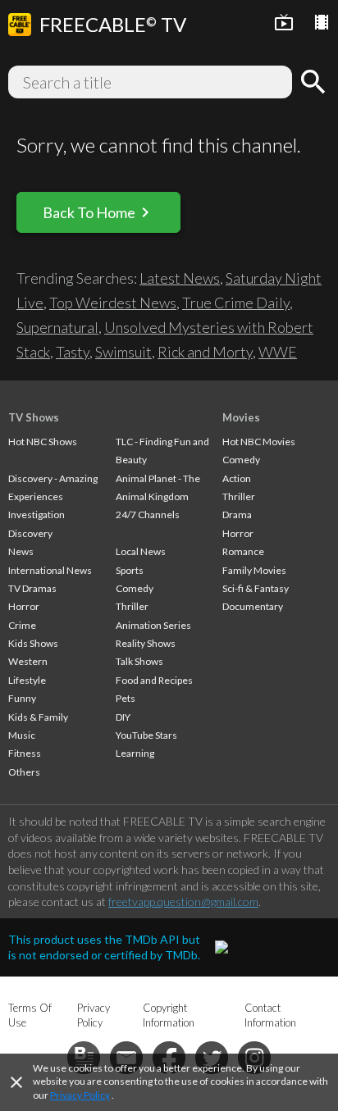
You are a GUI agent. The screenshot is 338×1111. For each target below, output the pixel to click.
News (21, 551)
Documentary (252, 606)
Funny (22, 698)
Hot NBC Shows (42, 441)
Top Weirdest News (112, 303)
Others (24, 772)
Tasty (72, 352)
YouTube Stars (146, 735)
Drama (237, 514)
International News (50, 570)
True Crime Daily (236, 303)
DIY (123, 717)
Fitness (24, 753)
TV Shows (33, 417)
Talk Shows (139, 661)
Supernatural (57, 327)
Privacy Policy (80, 1095)
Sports (130, 570)
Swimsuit (123, 352)
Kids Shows (33, 643)
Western (28, 661)
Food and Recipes (154, 680)
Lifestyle (27, 680)
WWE (277, 352)
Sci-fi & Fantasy (255, 588)
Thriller (132, 606)
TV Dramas (32, 588)
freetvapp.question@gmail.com (183, 901)
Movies (241, 417)
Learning (135, 753)
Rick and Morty (205, 352)
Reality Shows (146, 643)
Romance (243, 551)
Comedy (134, 588)
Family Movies (254, 570)
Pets (125, 698)
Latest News (179, 278)
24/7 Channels (148, 514)
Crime (22, 625)
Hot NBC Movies (258, 441)
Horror (23, 606)
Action (236, 478)
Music (21, 735)
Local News (141, 551)
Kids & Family (38, 717)
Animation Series (153, 625)
